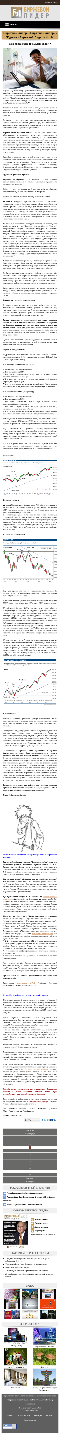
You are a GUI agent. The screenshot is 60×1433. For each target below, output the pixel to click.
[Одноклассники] (48, 1120)
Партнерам (39, 1230)
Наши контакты (30, 1420)
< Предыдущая (30, 1134)
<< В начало (30, 1130)
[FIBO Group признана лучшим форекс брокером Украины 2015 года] (30, 1318)
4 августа (44, 1367)
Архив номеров (41, 1227)
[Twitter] (45, 1120)
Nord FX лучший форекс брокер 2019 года (24, 1204)
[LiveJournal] (54, 1120)
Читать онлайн (41, 1219)
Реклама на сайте (23, 1415)
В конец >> (30, 1182)
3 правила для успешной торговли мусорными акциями (26, 1271)
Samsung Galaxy (16, 1346)
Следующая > (30, 1178)
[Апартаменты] (15, 1385)
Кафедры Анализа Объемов (36, 1069)
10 (30, 1168)
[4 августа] (44, 1365)
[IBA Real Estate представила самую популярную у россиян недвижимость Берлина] (12, 1308)
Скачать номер (41, 1223)
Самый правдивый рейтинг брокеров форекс (25, 1193)
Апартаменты (16, 1388)
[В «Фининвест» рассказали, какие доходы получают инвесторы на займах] (48, 1308)
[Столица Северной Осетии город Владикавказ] (44, 1385)
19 (30, 1174)
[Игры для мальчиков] (15, 1365)
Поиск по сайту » (51, 2)
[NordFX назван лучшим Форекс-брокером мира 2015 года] (48, 1318)
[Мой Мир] (51, 1120)
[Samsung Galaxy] (15, 1343)
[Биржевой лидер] (30, 18)
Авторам (49, 1415)
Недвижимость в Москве (44, 1347)
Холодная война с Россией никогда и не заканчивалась (26, 1264)
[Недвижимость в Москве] (44, 1344)
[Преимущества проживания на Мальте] (12, 1298)
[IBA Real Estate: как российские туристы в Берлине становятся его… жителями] (30, 1298)
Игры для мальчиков (16, 1367)
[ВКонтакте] (42, 1120)
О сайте (10, 1415)
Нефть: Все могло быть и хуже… (18, 1267)
